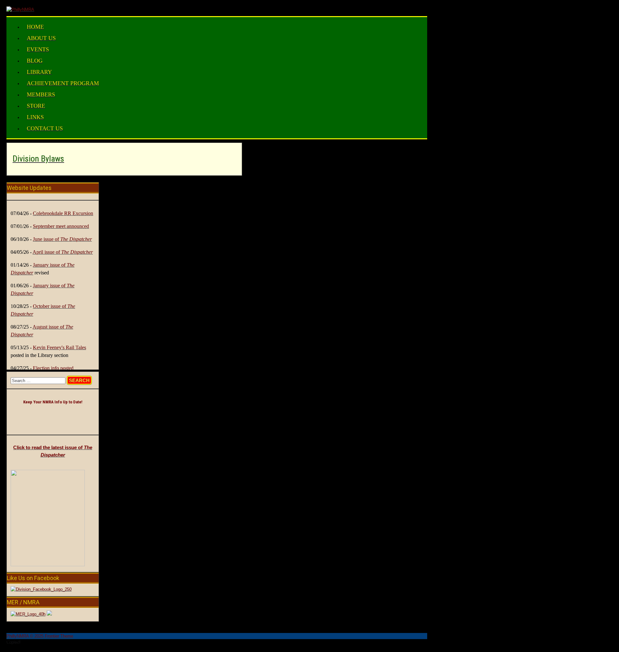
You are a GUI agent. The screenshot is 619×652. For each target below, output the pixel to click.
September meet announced (61, 226)
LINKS (35, 117)
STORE (36, 106)
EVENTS (38, 49)
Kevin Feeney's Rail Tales (59, 347)
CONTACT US (45, 128)
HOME (35, 27)
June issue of (62, 239)
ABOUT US (41, 38)
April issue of (63, 252)
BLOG (35, 60)
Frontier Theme (59, 636)
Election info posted (53, 368)
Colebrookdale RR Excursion (63, 213)
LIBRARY (39, 72)
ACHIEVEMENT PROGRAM (63, 83)
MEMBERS (41, 94)
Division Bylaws (38, 158)
